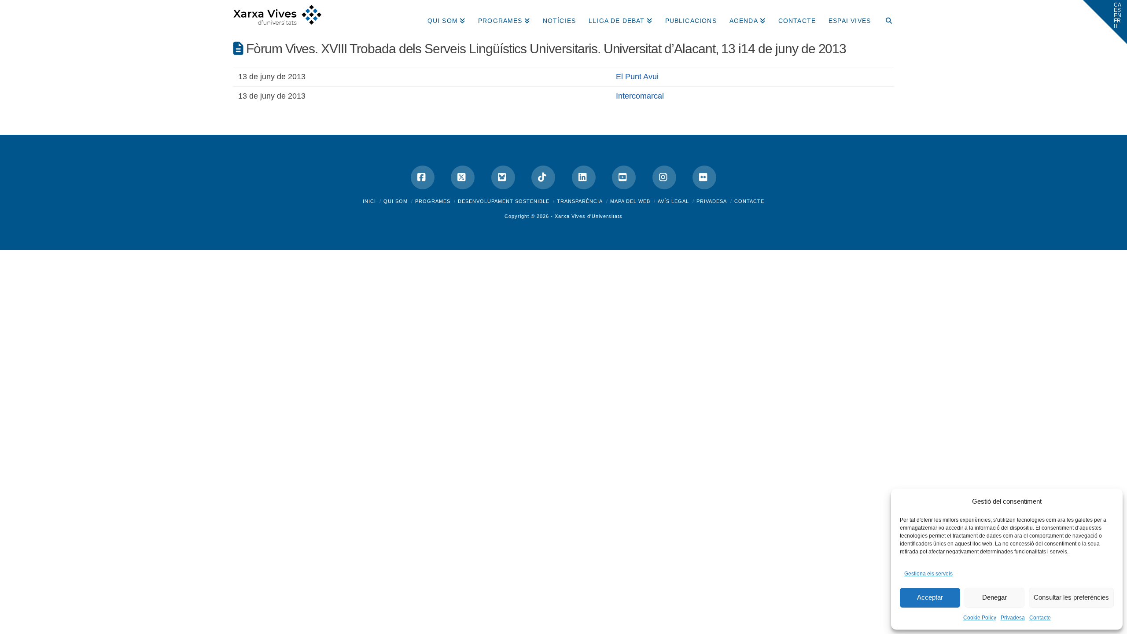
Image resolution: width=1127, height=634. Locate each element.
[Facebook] (423, 177)
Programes (432, 201)
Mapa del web (630, 201)
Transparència (580, 201)
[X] (463, 177)
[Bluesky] (503, 177)
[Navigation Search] (885, 17)
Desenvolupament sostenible (503, 201)
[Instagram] (664, 177)
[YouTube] (624, 177)
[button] (1105, 22)
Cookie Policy (979, 618)
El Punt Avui (637, 76)
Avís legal (673, 201)
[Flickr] (704, 177)
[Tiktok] (543, 177)
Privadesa (1013, 618)
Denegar (994, 597)
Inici (369, 201)
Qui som (395, 201)
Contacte (1040, 618)
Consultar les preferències (1071, 597)
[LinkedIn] (584, 177)
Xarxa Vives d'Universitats (588, 216)
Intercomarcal (640, 96)
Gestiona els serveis (928, 574)
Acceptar (930, 597)
